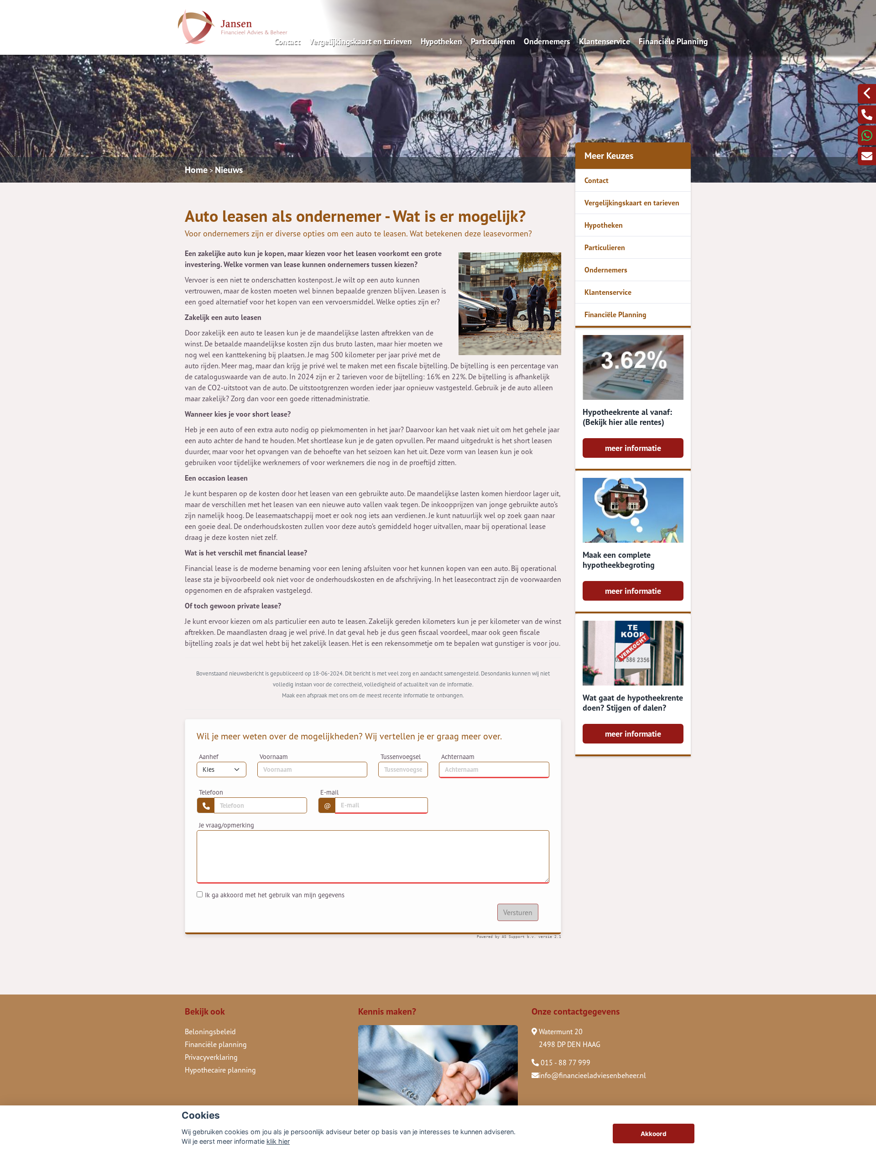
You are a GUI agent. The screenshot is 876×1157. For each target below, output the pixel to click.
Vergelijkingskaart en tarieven (360, 41)
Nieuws (229, 170)
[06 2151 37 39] (867, 135)
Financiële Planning (673, 41)
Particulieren (493, 41)
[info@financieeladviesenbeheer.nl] (867, 156)
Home (196, 170)
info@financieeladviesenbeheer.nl (592, 1075)
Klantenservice (604, 41)
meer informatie (633, 448)
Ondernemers (547, 41)
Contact (287, 41)
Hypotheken (441, 41)
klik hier (278, 1141)
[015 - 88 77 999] (867, 114)
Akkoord (654, 1133)
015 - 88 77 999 (564, 1062)
